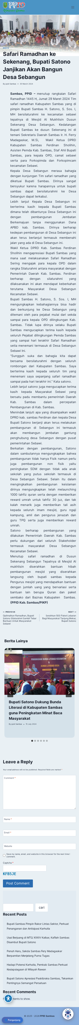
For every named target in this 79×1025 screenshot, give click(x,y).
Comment (10, 778)
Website (8, 846)
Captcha (8, 862)
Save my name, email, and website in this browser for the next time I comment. (38, 855)
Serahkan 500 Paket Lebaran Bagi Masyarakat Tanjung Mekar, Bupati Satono (59, 616)
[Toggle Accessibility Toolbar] (8, 998)
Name (8, 819)
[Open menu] (72, 7)
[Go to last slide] (10, 692)
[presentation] (39, 671)
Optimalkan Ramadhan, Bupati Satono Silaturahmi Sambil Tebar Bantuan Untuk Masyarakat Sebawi (19, 618)
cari (41, 907)
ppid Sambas (11, 84)
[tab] (32, 741)
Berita (6, 48)
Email (7, 832)
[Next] (69, 692)
